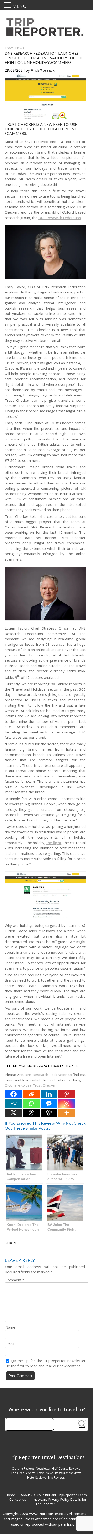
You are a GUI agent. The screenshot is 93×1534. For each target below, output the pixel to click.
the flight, (54, 842)
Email (9, 1343)
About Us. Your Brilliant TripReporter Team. (54, 1495)
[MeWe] (13, 1103)
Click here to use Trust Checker (30, 1085)
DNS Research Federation (59, 217)
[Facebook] (13, 1094)
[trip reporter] (46, 34)
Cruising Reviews (23, 1468)
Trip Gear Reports (23, 1473)
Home (10, 1495)
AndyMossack (42, 70)
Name (10, 1327)
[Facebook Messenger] (49, 1103)
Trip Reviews (56, 1477)
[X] (13, 1113)
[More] (66, 1113)
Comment (14, 1279)
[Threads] (31, 1113)
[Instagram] (66, 1103)
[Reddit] (31, 1094)
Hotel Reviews (36, 1477)
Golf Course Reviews (66, 1468)
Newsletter (43, 1468)
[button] (8, 5)
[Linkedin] (49, 1094)
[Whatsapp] (31, 1103)
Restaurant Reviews (68, 1473)
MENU (19, 6)
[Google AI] (49, 1113)
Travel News (14, 48)
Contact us (17, 1499)
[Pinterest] (66, 1094)
